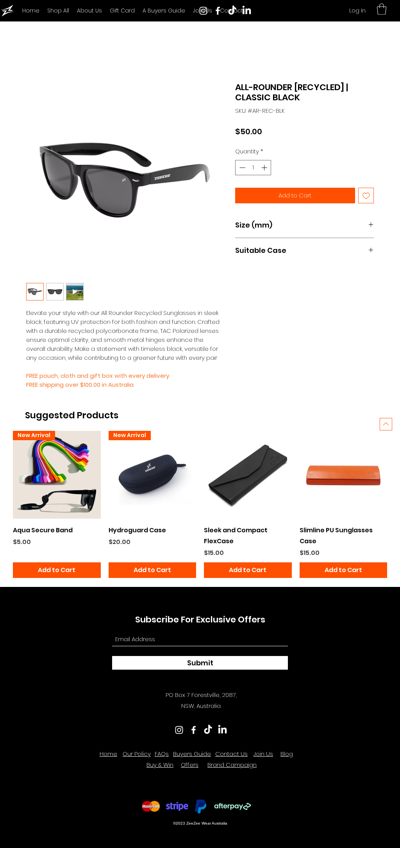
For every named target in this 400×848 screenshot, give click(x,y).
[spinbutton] (253, 167)
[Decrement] (241, 167)
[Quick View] (248, 475)
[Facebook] (217, 10)
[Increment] (265, 167)
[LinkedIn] (246, 10)
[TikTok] (232, 10)
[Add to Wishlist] (366, 196)
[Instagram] (203, 10)
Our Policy (137, 754)
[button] (381, 9)
